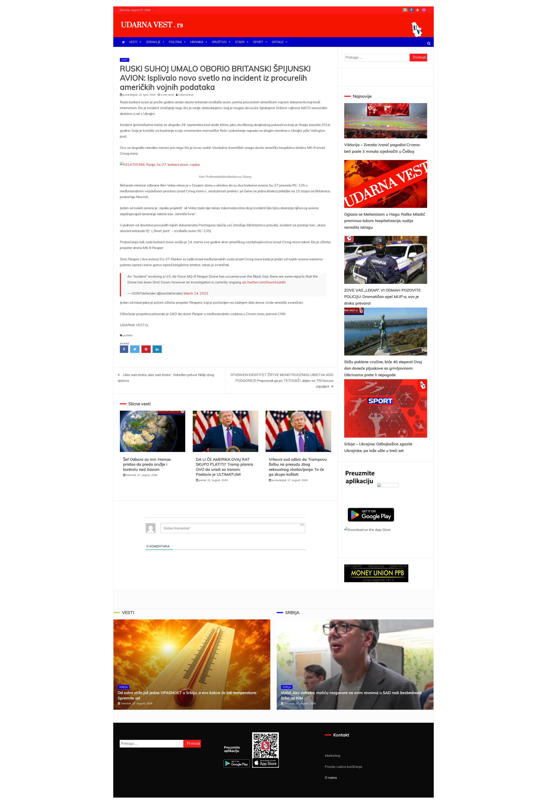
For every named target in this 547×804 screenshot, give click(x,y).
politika (127, 335)
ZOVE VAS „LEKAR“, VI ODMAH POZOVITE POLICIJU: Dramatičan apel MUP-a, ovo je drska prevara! (382, 297)
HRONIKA (196, 42)
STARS (240, 42)
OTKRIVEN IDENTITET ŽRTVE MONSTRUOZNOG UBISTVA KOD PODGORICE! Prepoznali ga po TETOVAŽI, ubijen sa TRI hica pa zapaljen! (282, 380)
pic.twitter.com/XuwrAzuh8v (264, 282)
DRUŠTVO (219, 42)
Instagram (424, 10)
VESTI (133, 42)
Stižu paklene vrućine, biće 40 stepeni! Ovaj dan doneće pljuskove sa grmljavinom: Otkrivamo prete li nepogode (383, 368)
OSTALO (278, 42)
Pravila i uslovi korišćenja (343, 766)
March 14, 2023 (196, 293)
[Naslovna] (123, 42)
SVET (124, 59)
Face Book (411, 10)
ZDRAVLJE (153, 42)
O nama (331, 777)
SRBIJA (123, 687)
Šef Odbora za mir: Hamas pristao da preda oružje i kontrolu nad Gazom (147, 464)
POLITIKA (175, 42)
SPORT (258, 42)
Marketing (332, 755)
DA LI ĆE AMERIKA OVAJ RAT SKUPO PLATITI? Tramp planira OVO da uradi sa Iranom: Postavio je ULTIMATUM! (224, 467)
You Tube (417, 10)
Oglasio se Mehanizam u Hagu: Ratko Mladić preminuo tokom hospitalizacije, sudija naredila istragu (384, 221)
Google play (405, 10)
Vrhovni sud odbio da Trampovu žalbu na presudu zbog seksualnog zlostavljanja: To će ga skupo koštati (298, 467)
